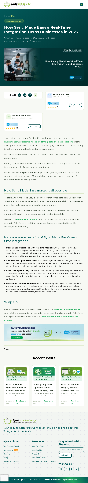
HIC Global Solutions (49, 480)
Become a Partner (11, 461)
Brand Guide (37, 450)
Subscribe (65, 455)
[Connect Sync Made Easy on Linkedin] (77, 469)
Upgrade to (10, 450)
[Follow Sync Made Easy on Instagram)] (66, 469)
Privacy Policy (37, 454)
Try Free (74, 105)
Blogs (13, 16)
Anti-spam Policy (39, 458)
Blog (6, 458)
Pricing (7, 454)
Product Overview (11, 446)
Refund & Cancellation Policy (44, 461)
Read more (21, 401)
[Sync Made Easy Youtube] (71, 469)
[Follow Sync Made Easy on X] (61, 469)
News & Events (38, 446)
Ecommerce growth (14, 21)
